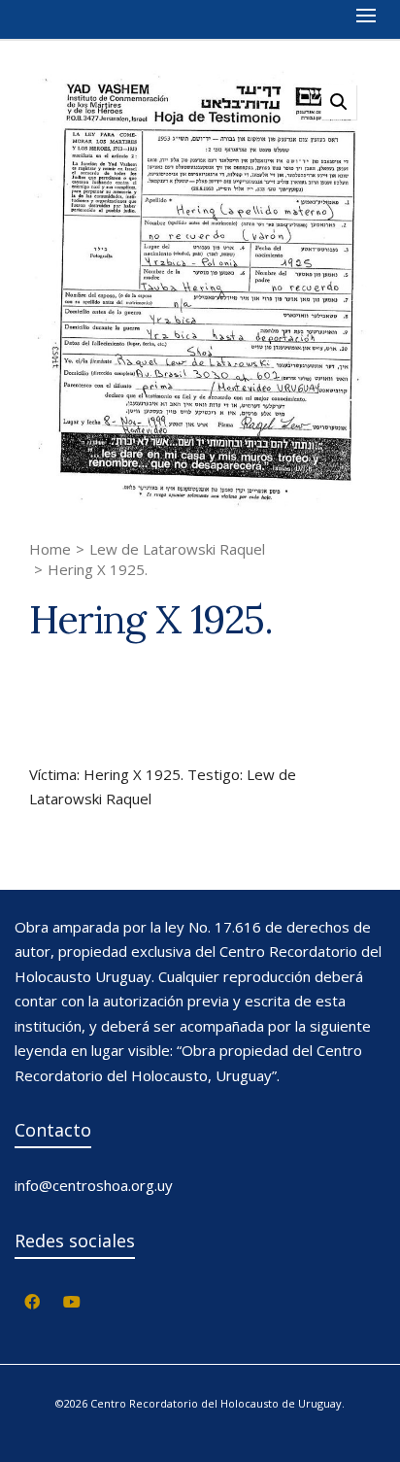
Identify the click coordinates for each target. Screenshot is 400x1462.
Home (50, 549)
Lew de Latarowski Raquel (177, 549)
